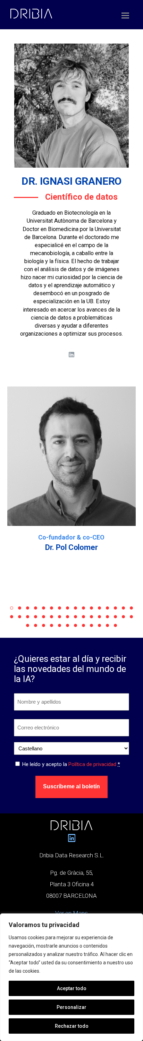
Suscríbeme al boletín (71, 786)
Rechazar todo (72, 1026)
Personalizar (71, 1007)
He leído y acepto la (71, 764)
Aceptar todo (71, 988)
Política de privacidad (92, 764)
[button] (12, 608)
